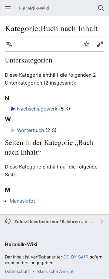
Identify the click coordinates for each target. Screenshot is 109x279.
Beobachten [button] (88, 47)
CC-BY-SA (73, 256)
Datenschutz (17, 271)
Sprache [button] (11, 47)
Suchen (103, 11)
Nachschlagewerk (37, 109)
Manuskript (22, 201)
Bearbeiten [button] (102, 47)
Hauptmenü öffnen (10, 11)
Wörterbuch (30, 130)
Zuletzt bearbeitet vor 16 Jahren (47, 221)
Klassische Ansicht (55, 271)
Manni (95, 221)
